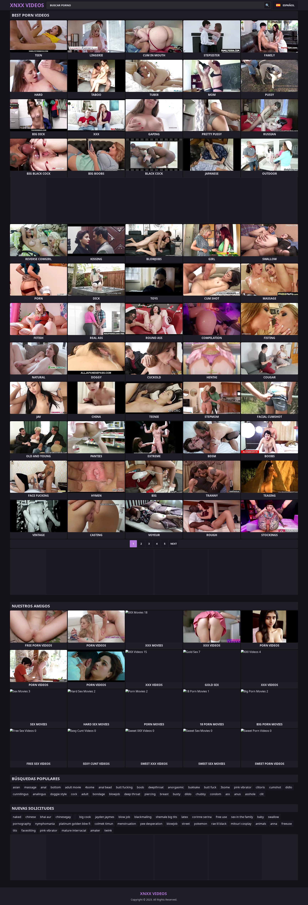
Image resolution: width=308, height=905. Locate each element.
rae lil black (219, 824)
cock (74, 794)
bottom (56, 787)
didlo (288, 787)
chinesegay (63, 817)
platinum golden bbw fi (74, 824)
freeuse (286, 824)
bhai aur (45, 817)
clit (262, 794)
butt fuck (210, 787)
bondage (99, 794)
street (186, 824)
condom (215, 794)
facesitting (28, 830)
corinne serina (202, 817)
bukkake (194, 787)
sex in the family (242, 817)
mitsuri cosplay (241, 824)
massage (30, 787)
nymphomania (45, 824)
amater (95, 830)
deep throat (132, 794)
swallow (273, 817)
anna (273, 824)
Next (173, 543)
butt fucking (124, 787)
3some (225, 787)
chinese (30, 817)
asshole (250, 794)
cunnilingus (21, 794)
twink (108, 830)
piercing (150, 794)
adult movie (73, 787)
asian (16, 787)
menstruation (126, 824)
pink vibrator (242, 787)
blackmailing (143, 817)
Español (288, 5)
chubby (201, 794)
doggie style (58, 794)
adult (84, 794)
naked (17, 817)
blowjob (114, 794)
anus (237, 794)
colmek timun (104, 824)
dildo (188, 794)
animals (261, 824)
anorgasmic (176, 787)
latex (184, 817)
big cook (85, 817)
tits (15, 830)
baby (260, 817)
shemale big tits (166, 817)
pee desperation (151, 824)
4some (89, 787)
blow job (124, 817)
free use (221, 817)
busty (176, 794)
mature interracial (74, 830)
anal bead (105, 787)
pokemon (200, 824)
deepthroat (156, 787)
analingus (39, 794)
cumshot (275, 787)
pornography (22, 824)
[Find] (267, 5)
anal (43, 787)
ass (227, 794)
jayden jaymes (104, 817)
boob (140, 787)
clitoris (260, 787)
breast (164, 794)
